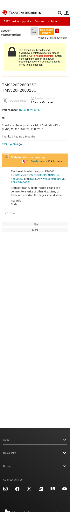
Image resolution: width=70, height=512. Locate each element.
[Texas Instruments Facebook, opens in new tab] (17, 490)
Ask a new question (57, 31)
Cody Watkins (19, 157)
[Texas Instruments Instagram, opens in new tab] (5, 490)
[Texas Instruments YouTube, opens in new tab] (64, 490)
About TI (8, 439)
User (66, 13)
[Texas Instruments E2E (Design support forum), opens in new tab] (52, 490)
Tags (35, 224)
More (54, 21)
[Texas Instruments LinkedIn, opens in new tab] (40, 490)
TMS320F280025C (30, 109)
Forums (39, 21)
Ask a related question (46, 31)
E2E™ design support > (17, 21)
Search (59, 13)
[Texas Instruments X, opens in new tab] (29, 490)
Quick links (9, 453)
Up (5, 214)
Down (14, 214)
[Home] (21, 12)
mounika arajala (18, 101)
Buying (7, 466)
